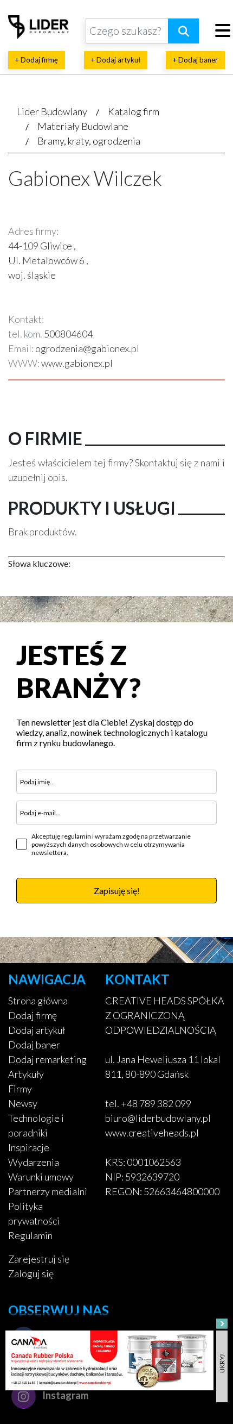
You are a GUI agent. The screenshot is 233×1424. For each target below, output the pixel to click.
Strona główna (38, 1001)
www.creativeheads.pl (152, 1133)
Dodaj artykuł (36, 1030)
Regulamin (30, 1235)
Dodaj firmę (32, 1015)
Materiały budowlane (82, 126)
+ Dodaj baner (195, 59)
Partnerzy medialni (47, 1191)
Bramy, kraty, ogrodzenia (88, 141)
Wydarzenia (33, 1162)
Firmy (20, 1089)
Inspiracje (28, 1147)
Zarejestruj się (38, 1259)
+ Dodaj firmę (36, 59)
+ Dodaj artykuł (115, 59)
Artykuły (26, 1074)
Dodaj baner (34, 1045)
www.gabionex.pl (77, 363)
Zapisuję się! (117, 890)
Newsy (22, 1103)
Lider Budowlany (52, 111)
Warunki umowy (41, 1177)
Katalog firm (133, 111)
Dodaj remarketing (47, 1059)
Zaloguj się (31, 1273)
